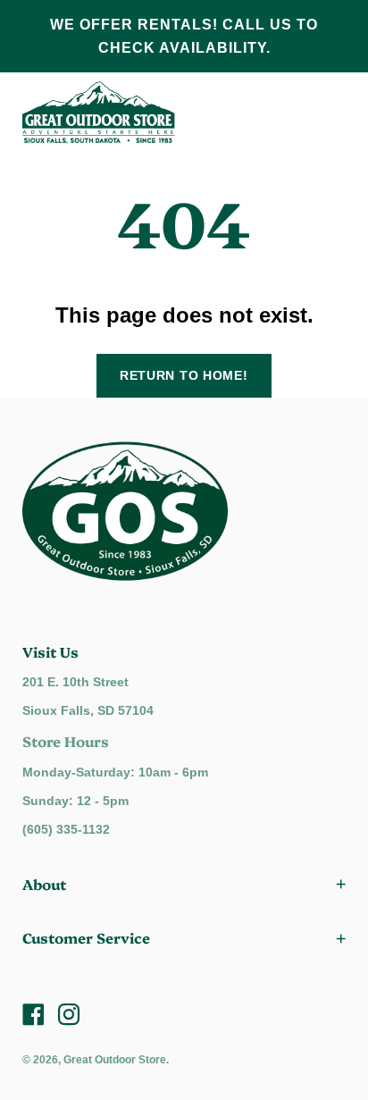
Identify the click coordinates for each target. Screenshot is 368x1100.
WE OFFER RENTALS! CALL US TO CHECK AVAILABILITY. (184, 36)
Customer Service (86, 937)
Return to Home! (184, 375)
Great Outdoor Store (114, 1060)
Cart (323, 112)
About (44, 884)
